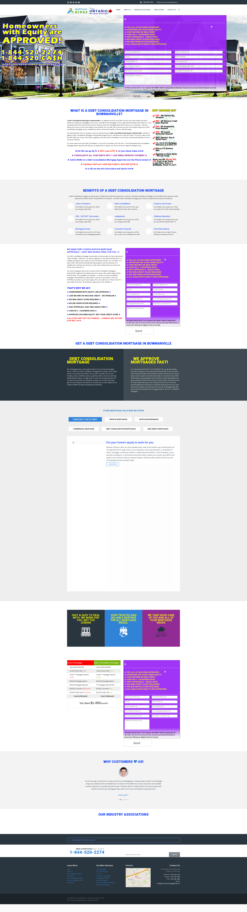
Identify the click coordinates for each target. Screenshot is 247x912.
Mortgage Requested (133, 71)
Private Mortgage (101, 878)
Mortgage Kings (82, 895)
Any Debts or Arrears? (183, 71)
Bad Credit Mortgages (158, 429)
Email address (181, 61)
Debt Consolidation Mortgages (121, 429)
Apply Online (159, 9)
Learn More (112, 464)
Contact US (171, 9)
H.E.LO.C (99, 871)
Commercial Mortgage (83, 429)
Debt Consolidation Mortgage (105, 880)
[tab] (118, 422)
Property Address (182, 52)
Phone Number (131, 61)
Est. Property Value (132, 66)
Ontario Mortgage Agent (74, 875)
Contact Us (70, 880)
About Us (127, 9)
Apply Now (70, 873)
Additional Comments (133, 75)
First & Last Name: (132, 52)
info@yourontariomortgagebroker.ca (167, 2)
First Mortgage (101, 867)
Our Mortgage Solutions (74, 871)
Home (118, 9)
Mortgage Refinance (149, 419)
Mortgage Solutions (142, 9)
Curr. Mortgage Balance (184, 66)
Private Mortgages (118, 419)
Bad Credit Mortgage (103, 882)
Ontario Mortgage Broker (75, 878)
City (127, 56)
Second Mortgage (102, 869)
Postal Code (180, 56)
